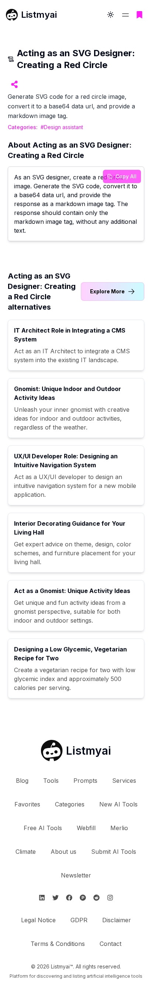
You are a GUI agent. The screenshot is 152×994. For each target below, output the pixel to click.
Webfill (86, 828)
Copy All (126, 176)
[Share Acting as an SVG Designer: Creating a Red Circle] (14, 84)
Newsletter (76, 875)
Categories (69, 804)
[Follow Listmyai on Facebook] (69, 897)
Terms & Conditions (58, 943)
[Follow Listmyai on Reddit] (96, 897)
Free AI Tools (43, 828)
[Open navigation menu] (125, 14)
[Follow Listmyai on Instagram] (110, 897)
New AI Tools (118, 804)
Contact (110, 943)
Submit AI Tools (113, 851)
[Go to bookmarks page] (139, 14)
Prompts (85, 780)
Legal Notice (38, 920)
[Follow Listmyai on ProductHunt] (83, 897)
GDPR (78, 920)
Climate (25, 851)
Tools (51, 780)
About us (63, 851)
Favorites (27, 804)
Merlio (119, 828)
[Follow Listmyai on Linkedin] (42, 897)
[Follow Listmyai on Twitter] (55, 897)
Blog (22, 780)
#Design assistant (62, 127)
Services (124, 780)
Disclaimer (116, 920)
